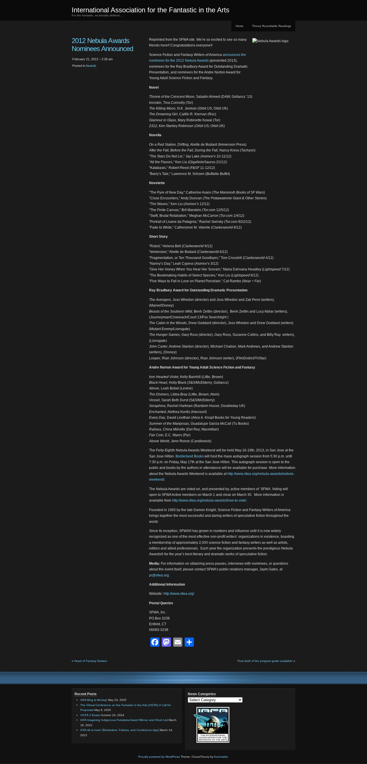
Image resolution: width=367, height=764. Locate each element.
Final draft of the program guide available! (265, 660)
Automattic (221, 756)
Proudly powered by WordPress (159, 756)
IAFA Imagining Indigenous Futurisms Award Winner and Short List (124, 720)
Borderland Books (189, 456)
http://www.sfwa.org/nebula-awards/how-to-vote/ (209, 500)
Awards (91, 65)
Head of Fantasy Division (90, 660)
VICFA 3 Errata (90, 715)
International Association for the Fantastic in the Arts (150, 10)
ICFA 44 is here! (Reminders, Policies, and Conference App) (119, 730)
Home (239, 26)
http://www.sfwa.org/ (178, 594)
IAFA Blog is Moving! (93, 699)
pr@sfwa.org (159, 575)
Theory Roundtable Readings (271, 26)
